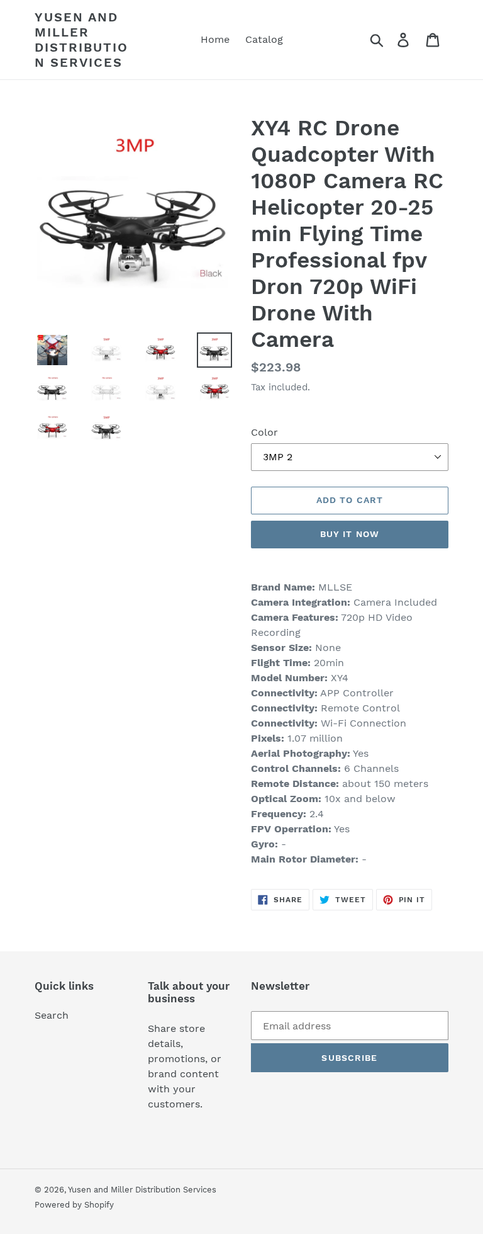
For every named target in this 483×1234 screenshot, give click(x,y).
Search (52, 1015)
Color (264, 432)
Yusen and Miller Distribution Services (81, 39)
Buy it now (349, 534)
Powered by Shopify (74, 1204)
